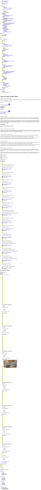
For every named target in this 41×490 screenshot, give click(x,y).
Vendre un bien (5, 7)
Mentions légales (4, 487)
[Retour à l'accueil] (1, 5)
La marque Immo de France (7, 31)
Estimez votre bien (4, 473)
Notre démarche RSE (6, 29)
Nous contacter (4, 484)
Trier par (1, 271)
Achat (8, 274)
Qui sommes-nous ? (6, 83)
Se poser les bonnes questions (7, 20)
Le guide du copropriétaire (7, 24)
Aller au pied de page (4, 1)
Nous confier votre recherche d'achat (8, 15)
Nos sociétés (5, 30)
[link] (4, 34)
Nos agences (5, 85)
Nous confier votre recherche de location (9, 18)
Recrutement (3, 88)
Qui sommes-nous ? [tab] (3, 106)
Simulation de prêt (4, 474)
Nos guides (5, 26)
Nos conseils (5, 21)
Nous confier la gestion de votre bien (8, 65)
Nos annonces (5, 14)
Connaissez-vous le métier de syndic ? (8, 23)
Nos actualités (5, 77)
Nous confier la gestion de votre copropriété (9, 71)
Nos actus (3, 482)
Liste (2, 273)
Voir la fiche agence (4, 169)
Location (5, 274)
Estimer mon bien (2, 89)
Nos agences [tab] (2, 107)
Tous (2, 274)
